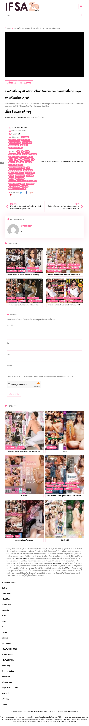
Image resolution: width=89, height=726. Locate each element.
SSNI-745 (26, 159)
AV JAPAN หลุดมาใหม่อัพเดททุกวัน (17, 117)
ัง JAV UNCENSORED (7, 717)
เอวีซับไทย (25, 186)
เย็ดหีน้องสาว (30, 183)
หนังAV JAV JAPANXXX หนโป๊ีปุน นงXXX (26, 717)
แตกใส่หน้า (76, 489)
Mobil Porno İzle (62, 721)
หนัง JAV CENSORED (14, 142)
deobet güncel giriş (56, 554)
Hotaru (33, 154)
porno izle (12, 547)
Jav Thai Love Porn (20, 127)
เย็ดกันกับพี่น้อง (20, 178)
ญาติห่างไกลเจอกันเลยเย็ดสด (17, 167)
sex (21, 159)
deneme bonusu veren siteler (66, 559)
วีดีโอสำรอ (26, 83)
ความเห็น (10, 325)
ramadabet (50, 559)
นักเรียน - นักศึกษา (14, 139)
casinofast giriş (62, 569)
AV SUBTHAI (6, 605)
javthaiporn (26, 226)
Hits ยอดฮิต (17, 28)
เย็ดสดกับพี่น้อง (32, 181)
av (22, 151)
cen (19, 154)
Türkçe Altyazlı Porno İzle (35, 721)
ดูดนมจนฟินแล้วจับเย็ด (15, 170)
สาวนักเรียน (6, 677)
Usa (17, 162)
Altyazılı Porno (46, 162)
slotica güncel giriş (66, 547)
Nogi (10, 159)
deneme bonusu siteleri (62, 561)
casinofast (51, 552)
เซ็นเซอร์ (49, 489)
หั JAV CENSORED (48, 719)
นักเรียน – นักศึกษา (8, 671)
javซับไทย (22, 156)
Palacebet (42, 552)
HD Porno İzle (57, 162)
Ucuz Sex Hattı (71, 721)
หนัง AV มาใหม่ (25, 139)
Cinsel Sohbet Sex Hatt (81, 717)
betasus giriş (83, 566)
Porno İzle (66, 162)
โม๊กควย (49, 492)
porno (7, 547)
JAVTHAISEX (17, 721)
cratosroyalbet (41, 569)
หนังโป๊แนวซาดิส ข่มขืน (15, 147)
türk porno (10, 719)
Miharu (29, 156)
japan (11, 156)
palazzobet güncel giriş (17, 549)
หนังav (27, 173)
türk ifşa (4, 719)
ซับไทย (21, 165)
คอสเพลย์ (5, 693)
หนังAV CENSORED (9, 582)
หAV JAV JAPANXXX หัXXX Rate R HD (75, 719)
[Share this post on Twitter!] (21, 192)
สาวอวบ (58, 485)
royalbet (19, 557)
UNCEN (5, 704)
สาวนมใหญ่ (50, 485)
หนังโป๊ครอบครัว (20, 175)
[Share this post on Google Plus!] (31, 192)
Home (9, 28)
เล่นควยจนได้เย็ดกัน (14, 186)
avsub (27, 151)
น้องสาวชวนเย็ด (28, 170)
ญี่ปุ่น (28, 167)
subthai (11, 162)
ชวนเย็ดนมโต (13, 165)
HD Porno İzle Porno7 (49, 721)
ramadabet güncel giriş (35, 549)
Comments (16, 134)
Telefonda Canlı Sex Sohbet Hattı (32, 719)
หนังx (32, 173)
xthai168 (80, 162)
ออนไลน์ (11, 178)
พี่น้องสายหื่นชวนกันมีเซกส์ (16, 173)
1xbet (75, 566)
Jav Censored (10, 447)
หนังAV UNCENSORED (10, 688)
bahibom (60, 552)
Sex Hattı (16, 719)
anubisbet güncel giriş (52, 549)
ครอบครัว (28, 162)
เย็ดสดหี (22, 183)
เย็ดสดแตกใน (58, 489)
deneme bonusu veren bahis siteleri (72, 564)
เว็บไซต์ (9, 366)
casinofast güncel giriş (50, 547)
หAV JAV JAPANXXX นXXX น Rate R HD (42, 711)
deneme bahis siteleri (33, 561)
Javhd (74, 162)
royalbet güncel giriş (33, 547)
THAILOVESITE (58, 719)
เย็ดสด (24, 181)
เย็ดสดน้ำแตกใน (13, 183)
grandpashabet (67, 549)
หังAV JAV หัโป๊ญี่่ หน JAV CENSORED (62, 717)
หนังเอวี (11, 175)
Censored (9, 536)
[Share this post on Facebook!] (26, 192)
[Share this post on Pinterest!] (10, 195)
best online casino (29, 566)
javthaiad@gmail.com (71, 711)
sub (33, 159)
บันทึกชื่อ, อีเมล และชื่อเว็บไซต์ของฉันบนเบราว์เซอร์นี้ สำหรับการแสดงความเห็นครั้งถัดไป (41, 377)
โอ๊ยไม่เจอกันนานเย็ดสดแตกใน (17, 189)
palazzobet (27, 557)
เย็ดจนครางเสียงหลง (14, 181)
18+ (18, 151)
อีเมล (9, 355)
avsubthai (12, 154)
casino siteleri (47, 561)
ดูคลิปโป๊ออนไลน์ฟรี (36, 117)
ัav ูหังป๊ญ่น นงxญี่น (45, 717)
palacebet (27, 554)
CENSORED (26, 154)
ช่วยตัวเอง (68, 482)
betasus (8, 569)
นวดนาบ (76, 482)
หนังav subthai (27, 142)
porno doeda (21, 547)
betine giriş (69, 552)
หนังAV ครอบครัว (13, 145)
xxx (22, 162)
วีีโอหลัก (12, 83)
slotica (60, 557)
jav (16, 156)
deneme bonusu (16, 564)
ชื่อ (8, 343)
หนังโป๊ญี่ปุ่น (24, 145)
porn (16, 159)
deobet (53, 557)
